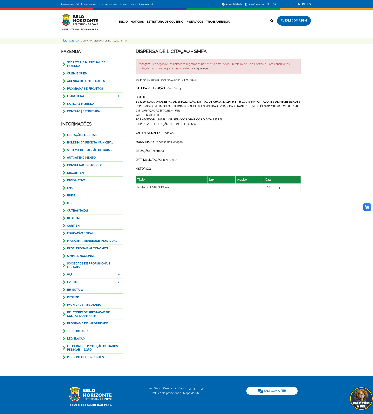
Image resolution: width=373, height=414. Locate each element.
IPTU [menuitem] (70, 188)
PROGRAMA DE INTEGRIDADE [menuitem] (87, 323)
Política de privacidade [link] (166, 393)
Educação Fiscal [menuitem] (80, 233)
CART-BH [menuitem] (73, 225)
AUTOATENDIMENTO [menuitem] (81, 157)
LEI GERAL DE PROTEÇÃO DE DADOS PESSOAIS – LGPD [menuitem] (92, 347)
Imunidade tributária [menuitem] (84, 305)
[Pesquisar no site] (271, 20)
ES (309, 4)
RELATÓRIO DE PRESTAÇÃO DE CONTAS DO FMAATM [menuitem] (88, 314)
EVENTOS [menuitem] (70, 283)
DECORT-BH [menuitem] (75, 173)
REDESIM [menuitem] (73, 218)
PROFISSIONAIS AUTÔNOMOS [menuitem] (87, 248)
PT (304, 4)
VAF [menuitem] (66, 275)
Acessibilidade (234, 4)
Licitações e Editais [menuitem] (82, 135)
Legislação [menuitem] (76, 338)
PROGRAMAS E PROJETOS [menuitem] (85, 88)
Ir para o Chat (146, 4)
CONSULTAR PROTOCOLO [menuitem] (84, 165)
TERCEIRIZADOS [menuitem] (78, 331)
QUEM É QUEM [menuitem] (77, 73)
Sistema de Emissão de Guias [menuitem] (89, 150)
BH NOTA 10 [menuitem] (75, 289)
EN (298, 4)
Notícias (137, 21)
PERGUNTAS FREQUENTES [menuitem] (85, 357)
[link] (272, 391)
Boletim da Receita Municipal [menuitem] (90, 142)
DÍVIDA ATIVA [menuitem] (76, 180)
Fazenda (74, 41)
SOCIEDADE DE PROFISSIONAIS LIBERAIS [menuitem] (88, 265)
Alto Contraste (256, 4)
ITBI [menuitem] (69, 203)
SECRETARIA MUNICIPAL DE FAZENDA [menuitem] (86, 64)
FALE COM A (274, 390)
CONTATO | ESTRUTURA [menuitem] (83, 111)
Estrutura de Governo (165, 21)
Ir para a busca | (110, 4)
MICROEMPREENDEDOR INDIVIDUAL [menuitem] (92, 241)
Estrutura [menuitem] (72, 97)
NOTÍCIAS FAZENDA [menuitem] (80, 103)
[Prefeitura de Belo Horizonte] (79, 19)
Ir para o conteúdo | (72, 4)
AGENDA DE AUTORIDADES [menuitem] (86, 81)
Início (123, 21)
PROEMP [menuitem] (73, 297)
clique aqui (201, 68)
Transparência (218, 21)
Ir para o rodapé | (129, 4)
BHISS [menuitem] (71, 195)
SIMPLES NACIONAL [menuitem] (81, 256)
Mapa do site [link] (191, 393)
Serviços (196, 21)
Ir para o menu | (92, 4)
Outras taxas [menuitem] (78, 210)
